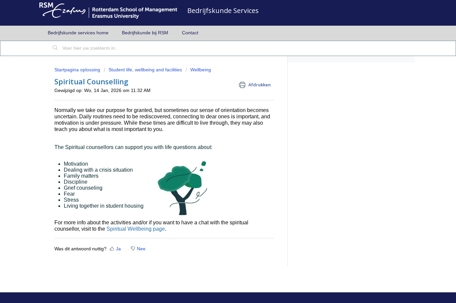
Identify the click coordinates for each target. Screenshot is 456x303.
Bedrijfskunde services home (78, 32)
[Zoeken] (55, 48)
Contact (190, 32)
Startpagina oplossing (77, 69)
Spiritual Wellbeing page (135, 229)
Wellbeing (200, 69)
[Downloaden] (215, 62)
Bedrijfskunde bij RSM (145, 32)
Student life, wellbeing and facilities (145, 69)
